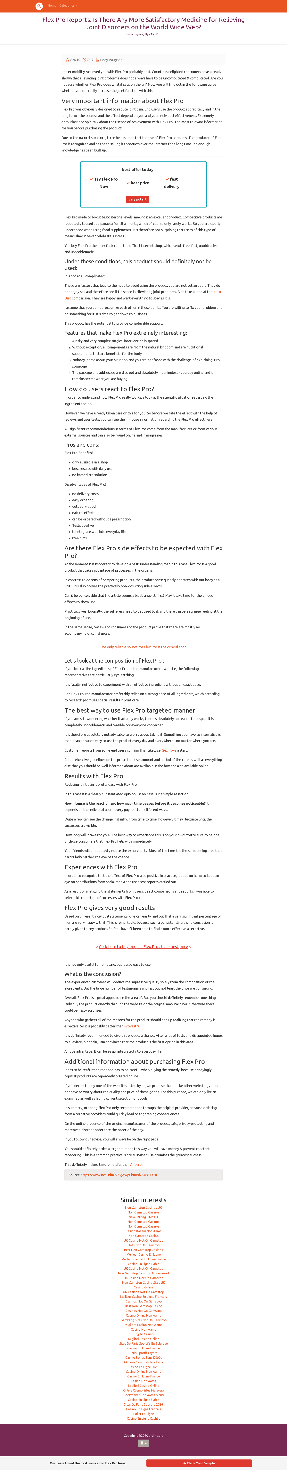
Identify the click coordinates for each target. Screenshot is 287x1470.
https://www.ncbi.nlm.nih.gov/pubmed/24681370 (119, 1175)
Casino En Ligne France (143, 1348)
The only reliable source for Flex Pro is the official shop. (143, 647)
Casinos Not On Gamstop (144, 1301)
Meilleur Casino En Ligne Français (143, 1296)
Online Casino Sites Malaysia (143, 1390)
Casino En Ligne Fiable (143, 1264)
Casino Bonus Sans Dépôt (143, 1357)
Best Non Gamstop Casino (143, 1306)
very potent (138, 199)
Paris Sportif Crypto (144, 1353)
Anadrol (136, 1164)
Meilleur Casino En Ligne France (143, 1259)
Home (52, 5)
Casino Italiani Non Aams (143, 1231)
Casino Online (143, 1287)
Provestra (132, 1026)
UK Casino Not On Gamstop (143, 1240)
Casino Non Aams (143, 1329)
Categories (67, 5)
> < (143, 946)
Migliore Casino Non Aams (143, 1325)
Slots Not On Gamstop (143, 1245)
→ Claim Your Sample (199, 1463)
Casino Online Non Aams (143, 1315)
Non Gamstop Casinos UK (143, 1207)
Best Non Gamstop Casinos (143, 1250)
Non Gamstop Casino (143, 1235)
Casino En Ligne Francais (143, 1409)
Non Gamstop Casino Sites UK (143, 1282)
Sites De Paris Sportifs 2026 (143, 1404)
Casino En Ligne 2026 (143, 1367)
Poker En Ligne (143, 1414)
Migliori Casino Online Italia (143, 1362)
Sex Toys (169, 750)
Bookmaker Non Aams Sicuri (143, 1395)
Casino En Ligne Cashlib (143, 1418)
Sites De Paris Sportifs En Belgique (143, 1343)
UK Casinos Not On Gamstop (143, 1292)
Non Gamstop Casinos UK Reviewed (143, 1273)
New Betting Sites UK (143, 1217)
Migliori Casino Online (143, 1339)
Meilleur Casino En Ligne (144, 1254)
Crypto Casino (144, 1334)
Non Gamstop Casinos (144, 1212)
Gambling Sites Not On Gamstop (144, 1320)
